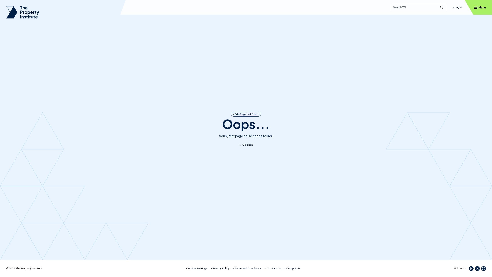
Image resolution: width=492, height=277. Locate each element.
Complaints (293, 268)
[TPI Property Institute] (22, 12)
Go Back (247, 144)
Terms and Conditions (248, 268)
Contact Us (274, 268)
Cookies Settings (196, 268)
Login (458, 7)
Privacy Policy (221, 268)
